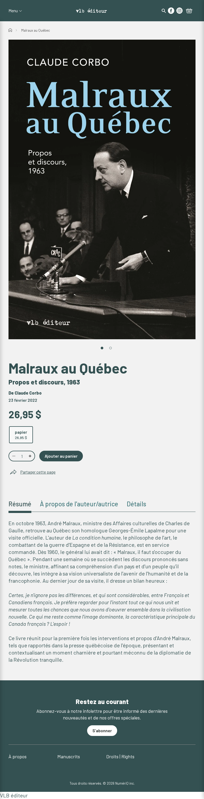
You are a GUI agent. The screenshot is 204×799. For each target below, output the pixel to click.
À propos (17, 756)
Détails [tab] (136, 504)
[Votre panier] (189, 11)
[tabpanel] (102, 591)
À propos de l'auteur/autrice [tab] (79, 504)
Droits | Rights (120, 756)
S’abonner (102, 730)
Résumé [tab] (19, 504)
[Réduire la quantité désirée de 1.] (13, 456)
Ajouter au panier (61, 455)
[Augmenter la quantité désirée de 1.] (31, 456)
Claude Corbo (28, 392)
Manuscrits (68, 756)
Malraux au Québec (35, 30)
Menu (13, 10)
